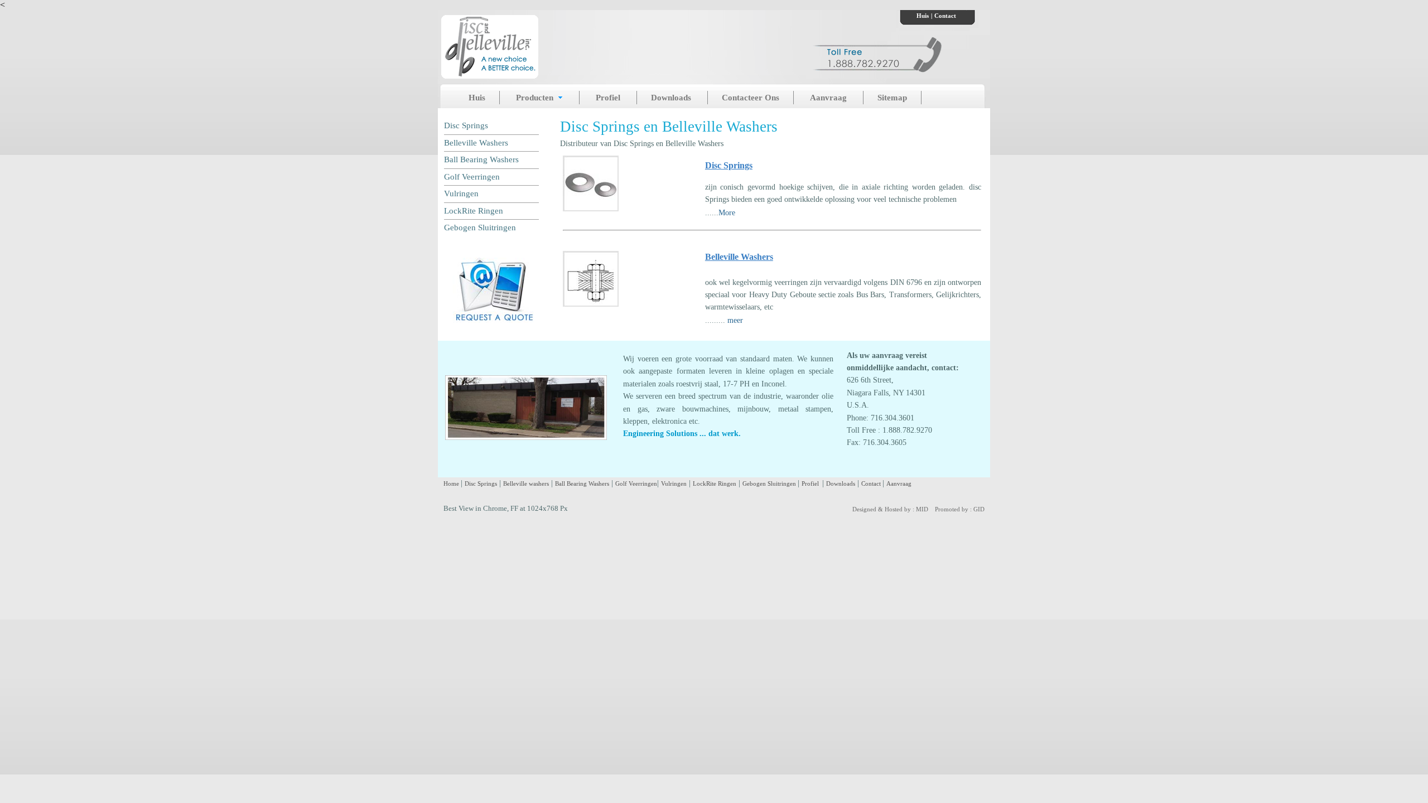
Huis (922, 15)
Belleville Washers (476, 142)
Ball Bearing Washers (481, 159)
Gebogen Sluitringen (480, 227)
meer (735, 320)
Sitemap (892, 97)
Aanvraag (829, 97)
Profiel (609, 97)
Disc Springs (466, 125)
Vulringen (461, 193)
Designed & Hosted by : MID (890, 509)
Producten (536, 97)
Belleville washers (526, 483)
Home (452, 483)
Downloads (672, 97)
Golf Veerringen (472, 176)
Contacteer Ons (750, 97)
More (726, 213)
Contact (945, 15)
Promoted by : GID (960, 509)
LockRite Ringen (473, 210)
